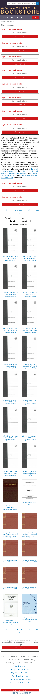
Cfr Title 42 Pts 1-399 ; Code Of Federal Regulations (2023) (10, 258)
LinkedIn (30, 693)
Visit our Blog (20, 690)
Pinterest (26, 693)
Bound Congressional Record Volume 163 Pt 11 (10, 589)
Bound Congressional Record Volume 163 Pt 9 (10, 561)
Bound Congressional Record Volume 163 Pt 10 (29, 562)
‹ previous (18, 210)
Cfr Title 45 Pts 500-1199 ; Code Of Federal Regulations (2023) (29, 330)
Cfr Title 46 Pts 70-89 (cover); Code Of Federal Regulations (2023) (29, 402)
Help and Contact (20, 669)
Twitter (17, 693)
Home (3, 21)
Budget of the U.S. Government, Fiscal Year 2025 (29, 619)
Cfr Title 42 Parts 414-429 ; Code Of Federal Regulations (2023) (10, 330)
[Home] (20, 13)
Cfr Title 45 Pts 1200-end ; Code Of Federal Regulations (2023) (30, 366)
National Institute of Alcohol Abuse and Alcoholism (19, 172)
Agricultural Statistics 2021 (29, 503)
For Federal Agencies (20, 679)
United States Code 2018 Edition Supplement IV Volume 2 (10, 507)
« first (6, 210)
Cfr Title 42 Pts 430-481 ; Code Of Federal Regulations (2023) (10, 366)
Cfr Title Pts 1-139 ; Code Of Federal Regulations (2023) (29, 258)
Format (8, 218)
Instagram (20, 693)
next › (28, 210)
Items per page (16, 224)
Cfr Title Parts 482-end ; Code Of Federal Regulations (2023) (10, 402)
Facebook (14, 693)
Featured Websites (20, 682)
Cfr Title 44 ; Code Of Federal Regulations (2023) (29, 473)
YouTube (23, 693)
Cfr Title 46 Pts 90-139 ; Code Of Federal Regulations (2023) (29, 438)
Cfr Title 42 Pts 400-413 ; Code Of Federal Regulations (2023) (10, 294)
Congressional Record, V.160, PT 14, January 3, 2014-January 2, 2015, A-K (10, 534)
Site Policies (20, 666)
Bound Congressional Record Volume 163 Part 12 (29, 589)
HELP (20, 17)
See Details (20, 647)
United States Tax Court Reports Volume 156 (10, 622)
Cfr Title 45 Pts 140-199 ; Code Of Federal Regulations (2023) (29, 294)
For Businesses (20, 676)
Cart (36, 17)
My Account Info (20, 673)
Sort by (13, 221)
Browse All (10, 21)
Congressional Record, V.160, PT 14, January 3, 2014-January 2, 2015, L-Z (29, 534)
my (8, 17)
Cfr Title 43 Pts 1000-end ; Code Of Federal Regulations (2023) (10, 473)
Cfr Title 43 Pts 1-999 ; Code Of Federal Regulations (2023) (10, 438)
